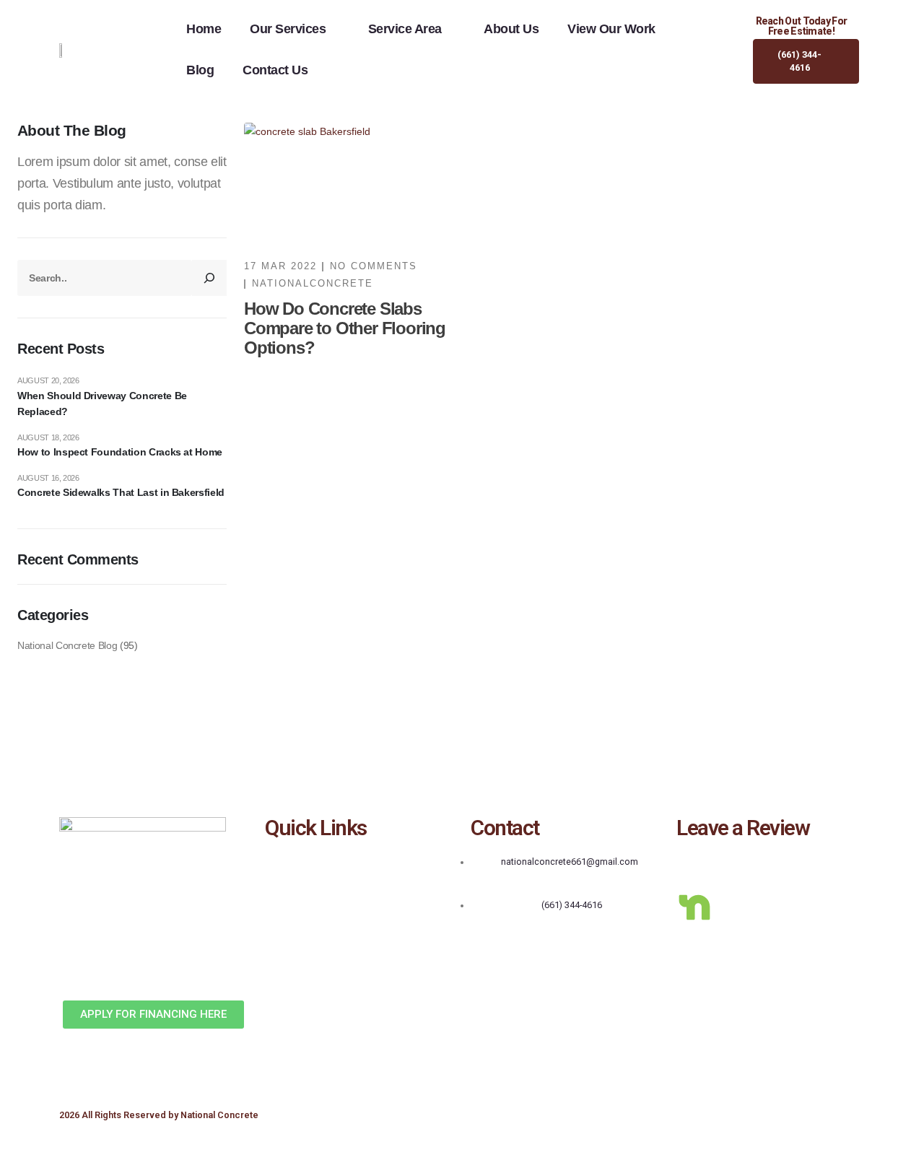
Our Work (283, 904)
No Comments (373, 266)
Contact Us (275, 70)
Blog (200, 70)
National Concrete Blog (67, 645)
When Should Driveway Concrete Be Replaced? (102, 403)
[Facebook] (694, 865)
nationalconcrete (312, 283)
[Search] (209, 278)
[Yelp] (772, 865)
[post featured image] (348, 183)
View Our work (611, 29)
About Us (511, 29)
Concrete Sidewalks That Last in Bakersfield (121, 492)
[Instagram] (811, 865)
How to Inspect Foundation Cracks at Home (119, 452)
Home (203, 29)
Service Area (405, 29)
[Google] (733, 865)
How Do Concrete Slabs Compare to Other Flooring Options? (344, 328)
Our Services (288, 29)
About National (296, 882)
